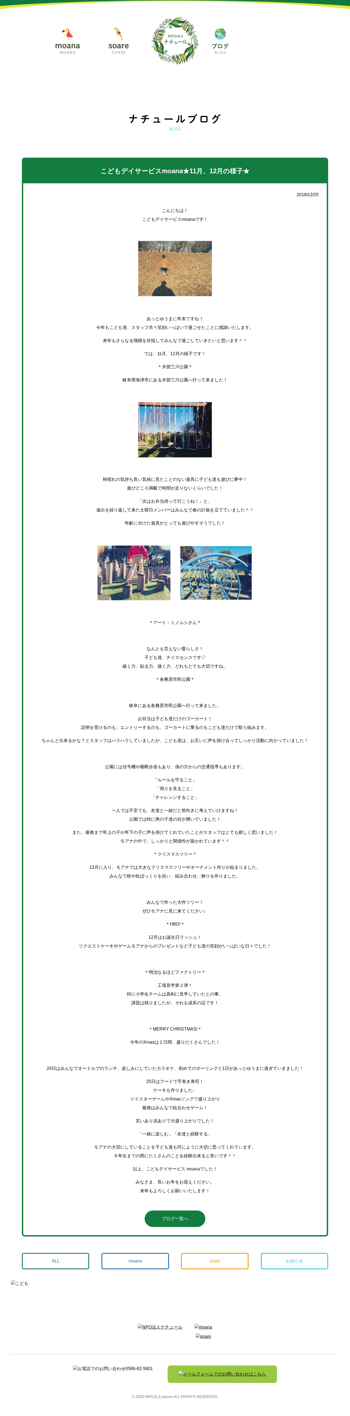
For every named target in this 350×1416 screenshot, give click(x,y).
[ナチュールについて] (270, 41)
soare (214, 1261)
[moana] (68, 41)
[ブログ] (220, 41)
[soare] (119, 40)
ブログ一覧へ (175, 1218)
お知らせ (294, 1261)
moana (135, 1261)
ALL (56, 1261)
